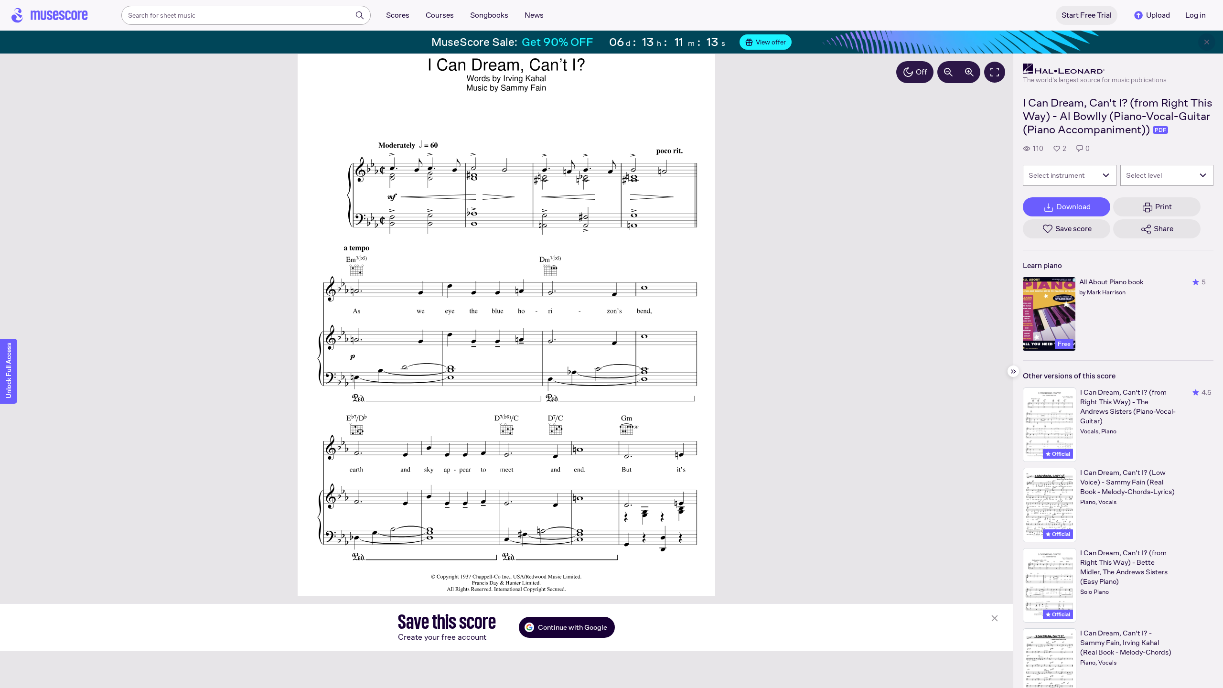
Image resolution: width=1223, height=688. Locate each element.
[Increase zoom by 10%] (969, 72)
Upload (1158, 15)
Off (921, 72)
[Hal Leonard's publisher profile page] (1095, 69)
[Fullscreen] (994, 72)
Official (1060, 454)
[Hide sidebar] (1013, 371)
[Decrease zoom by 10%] (948, 72)
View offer (771, 42)
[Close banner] (1206, 42)
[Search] (359, 15)
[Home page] (49, 15)
